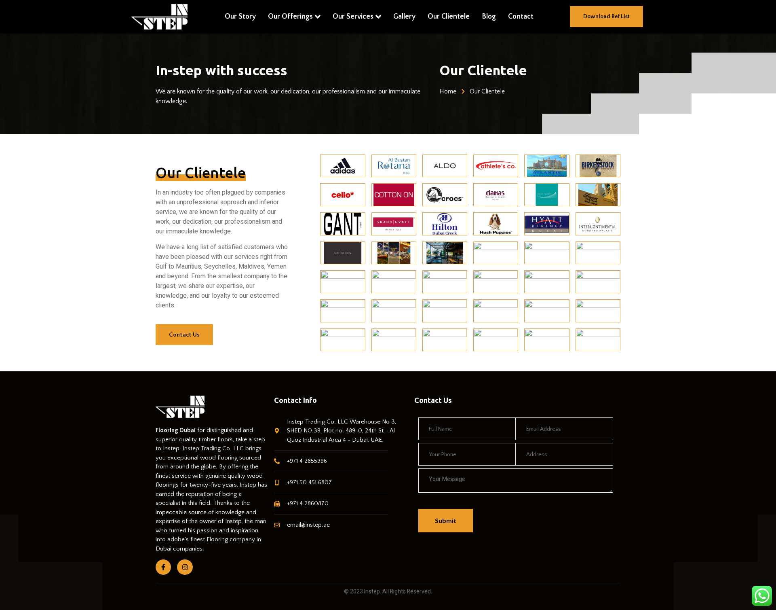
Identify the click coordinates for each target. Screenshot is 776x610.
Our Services (353, 17)
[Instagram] (184, 567)
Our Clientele (449, 17)
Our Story (240, 17)
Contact (521, 17)
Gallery (404, 17)
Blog (489, 17)
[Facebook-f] (163, 567)
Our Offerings (290, 17)
